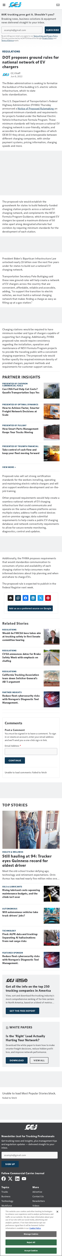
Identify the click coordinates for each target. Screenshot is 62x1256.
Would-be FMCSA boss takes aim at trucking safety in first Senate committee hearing (21, 637)
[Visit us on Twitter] (10, 1178)
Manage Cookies (31, 1234)
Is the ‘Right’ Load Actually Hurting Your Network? (25, 1038)
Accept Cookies (31, 1250)
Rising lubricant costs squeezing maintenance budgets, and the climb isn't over (21, 894)
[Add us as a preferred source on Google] (18, 598)
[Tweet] (40, 598)
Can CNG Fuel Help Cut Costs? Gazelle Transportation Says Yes (20, 391)
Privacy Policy (47, 38)
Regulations (11, 51)
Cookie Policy (35, 1228)
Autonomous (9, 908)
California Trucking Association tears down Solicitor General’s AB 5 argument (20, 678)
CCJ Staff (15, 73)
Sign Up (10, 1164)
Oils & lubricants (12, 886)
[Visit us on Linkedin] (17, 1178)
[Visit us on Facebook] (3, 1178)
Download (17, 1060)
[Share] (25, 598)
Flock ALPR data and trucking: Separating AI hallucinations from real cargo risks (20, 938)
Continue (15, 760)
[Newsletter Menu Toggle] (58, 4)
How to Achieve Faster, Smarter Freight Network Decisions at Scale (21, 411)
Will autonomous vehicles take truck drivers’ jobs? (20, 914)
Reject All (31, 1242)
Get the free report (22, 1010)
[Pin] (48, 598)
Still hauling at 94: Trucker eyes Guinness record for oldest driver (27, 861)
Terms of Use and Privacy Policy (46, 36)
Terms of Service (7, 40)
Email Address (13, 746)
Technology (9, 930)
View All (39, 1060)
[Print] (10, 598)
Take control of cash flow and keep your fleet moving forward (21, 451)
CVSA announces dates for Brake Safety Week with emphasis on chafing (21, 657)
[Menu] (4, 4)
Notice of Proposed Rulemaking (36, 108)
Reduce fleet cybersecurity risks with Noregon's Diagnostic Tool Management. (21, 699)
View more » (9, 467)
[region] (31, 1231)
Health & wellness (12, 852)
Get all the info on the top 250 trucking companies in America (28, 989)
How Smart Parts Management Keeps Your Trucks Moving (20, 430)
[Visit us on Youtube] (24, 1178)
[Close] (57, 1211)
